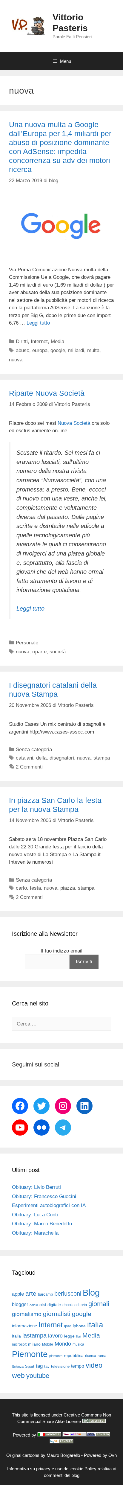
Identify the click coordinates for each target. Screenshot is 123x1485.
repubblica (74, 1355)
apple (18, 1294)
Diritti (22, 341)
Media (57, 341)
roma (102, 1355)
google (57, 350)
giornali (98, 1304)
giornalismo (26, 1314)
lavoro (55, 1336)
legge (69, 1336)
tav (47, 1366)
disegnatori (62, 758)
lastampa (34, 1335)
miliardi (76, 350)
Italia (16, 1336)
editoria (80, 1305)
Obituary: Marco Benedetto (42, 1224)
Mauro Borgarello (63, 1455)
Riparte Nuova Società (46, 393)
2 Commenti (29, 767)
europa (39, 350)
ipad (67, 1326)
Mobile (47, 1344)
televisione (60, 1366)
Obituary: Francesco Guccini (44, 1196)
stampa (101, 758)
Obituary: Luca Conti (35, 1215)
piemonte (55, 1356)
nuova (15, 360)
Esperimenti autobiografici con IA (49, 1205)
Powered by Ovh (100, 1455)
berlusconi (67, 1293)
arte (30, 1293)
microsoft (19, 1344)
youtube (37, 1375)
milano (34, 1344)
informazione (24, 1325)
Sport (29, 1366)
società (58, 652)
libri (78, 1336)
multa (93, 350)
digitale (54, 1305)
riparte (39, 652)
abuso (22, 350)
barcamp (45, 1294)
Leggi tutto (38, 323)
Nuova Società (73, 423)
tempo (77, 1366)
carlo (21, 888)
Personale (27, 643)
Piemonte (30, 1354)
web (18, 1375)
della (41, 758)
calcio (34, 1305)
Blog (91, 1292)
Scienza (18, 1366)
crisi (42, 1305)
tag (39, 1366)
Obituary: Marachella (35, 1233)
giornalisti (56, 1313)
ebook (67, 1305)
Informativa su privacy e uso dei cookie (45, 1468)
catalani (24, 758)
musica (78, 1344)
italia (95, 1324)
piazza (67, 888)
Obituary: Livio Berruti (36, 1187)
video (94, 1365)
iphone (79, 1326)
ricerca (90, 1356)
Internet (39, 341)
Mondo (63, 1344)
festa (35, 888)
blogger (20, 1304)
